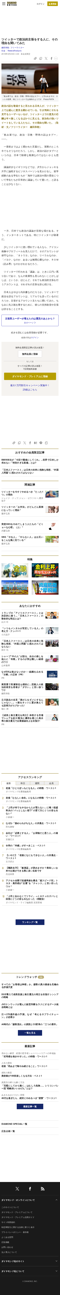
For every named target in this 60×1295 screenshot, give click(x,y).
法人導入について (9, 1252)
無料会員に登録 (30, 353)
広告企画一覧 (8, 1131)
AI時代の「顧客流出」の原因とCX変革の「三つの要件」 (29, 1024)
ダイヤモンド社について (12, 1271)
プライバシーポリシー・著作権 (15, 1232)
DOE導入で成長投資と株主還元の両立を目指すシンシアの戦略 (30, 996)
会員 (51, 783)
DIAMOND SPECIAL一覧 (14, 1123)
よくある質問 (7, 1237)
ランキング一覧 (30, 922)
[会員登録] (52, 3)
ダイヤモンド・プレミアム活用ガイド (17, 1217)
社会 (3, 50)
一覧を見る (30, 1032)
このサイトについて (10, 1207)
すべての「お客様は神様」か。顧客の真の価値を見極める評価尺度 (30, 986)
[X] (17, 1189)
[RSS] (42, 1189)
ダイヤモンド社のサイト (12, 1261)
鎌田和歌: (12, 47)
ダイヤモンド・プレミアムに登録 (30, 376)
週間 (37, 783)
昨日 (23, 783)
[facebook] (30, 1189)
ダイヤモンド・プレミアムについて (16, 1212)
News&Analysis (15, 50)
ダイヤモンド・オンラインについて (18, 1199)
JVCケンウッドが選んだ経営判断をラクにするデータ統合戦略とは (30, 1006)
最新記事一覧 (30, 1106)
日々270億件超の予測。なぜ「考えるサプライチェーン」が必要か (30, 1016)
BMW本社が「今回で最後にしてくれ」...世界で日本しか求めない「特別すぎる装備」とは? (30, 461)
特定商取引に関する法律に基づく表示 (17, 1227)
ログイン (40, 4)
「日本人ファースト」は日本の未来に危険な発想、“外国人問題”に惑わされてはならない (30, 471)
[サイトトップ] (11, 4)
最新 (8, 783)
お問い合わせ (7, 1247)
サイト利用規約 (8, 1222)
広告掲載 (5, 1242)
